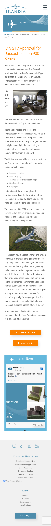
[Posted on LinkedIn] (41, 368)
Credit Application (25, 468)
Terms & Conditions (25, 474)
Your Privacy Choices (14, 481)
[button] (6, 396)
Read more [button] (12, 380)
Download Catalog (25, 471)
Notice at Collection (25, 478)
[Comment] (14, 424)
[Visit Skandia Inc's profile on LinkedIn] (10, 369)
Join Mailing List (25, 515)
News (10, 34)
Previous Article (27, 332)
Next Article (24, 343)
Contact (25, 495)
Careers (25, 499)
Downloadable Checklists (25, 461)
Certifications (25, 505)
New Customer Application (25, 464)
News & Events (25, 502)
